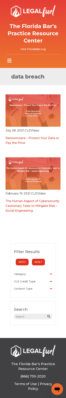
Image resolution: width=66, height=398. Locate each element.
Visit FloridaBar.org (33, 49)
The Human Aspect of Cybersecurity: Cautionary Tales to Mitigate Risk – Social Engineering (33, 205)
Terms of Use (25, 384)
